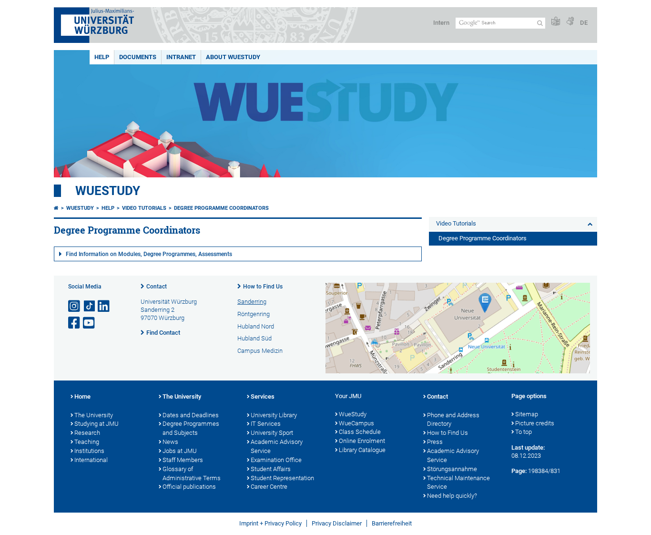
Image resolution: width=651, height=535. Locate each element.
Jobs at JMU (180, 450)
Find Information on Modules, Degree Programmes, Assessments (149, 254)
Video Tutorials (144, 208)
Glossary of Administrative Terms (192, 473)
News (170, 441)
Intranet (181, 57)
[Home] (56, 208)
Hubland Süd (254, 338)
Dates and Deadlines (191, 415)
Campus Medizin (260, 350)
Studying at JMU (96, 423)
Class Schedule (360, 431)
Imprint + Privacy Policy (270, 523)
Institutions (89, 450)
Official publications (189, 486)
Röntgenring (253, 314)
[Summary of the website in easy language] (555, 22)
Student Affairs (271, 469)
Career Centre (269, 486)
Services (263, 396)
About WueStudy (233, 57)
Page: (519, 470)
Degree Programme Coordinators (221, 208)
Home (82, 396)
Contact (156, 286)
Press (435, 441)
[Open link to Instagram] (74, 306)
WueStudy (107, 191)
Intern (441, 22)
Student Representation (282, 478)
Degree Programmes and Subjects (191, 428)
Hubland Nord (255, 326)
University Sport (272, 432)
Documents (137, 57)
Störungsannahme (452, 469)
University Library (274, 415)
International (91, 459)
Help (101, 57)
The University (93, 415)
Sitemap (526, 414)
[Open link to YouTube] (89, 323)
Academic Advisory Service (277, 446)
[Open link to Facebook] (74, 323)
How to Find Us (263, 286)
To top (523, 431)
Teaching (86, 441)
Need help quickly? (452, 495)
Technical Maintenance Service (458, 482)
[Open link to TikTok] (89, 306)
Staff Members (183, 459)
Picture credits (534, 423)
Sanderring (251, 301)
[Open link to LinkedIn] (104, 306)
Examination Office (276, 459)
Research (87, 432)
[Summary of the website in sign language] (570, 22)
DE (584, 22)
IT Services (266, 423)
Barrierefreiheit (392, 523)
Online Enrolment (362, 440)
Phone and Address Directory (453, 420)
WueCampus (356, 423)
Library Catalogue (362, 449)
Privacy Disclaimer (337, 523)
